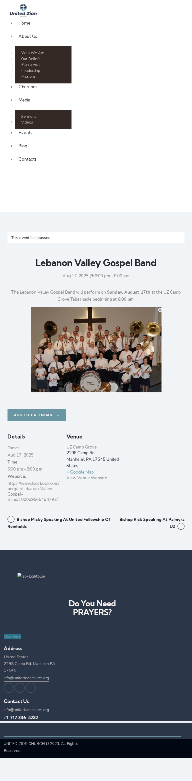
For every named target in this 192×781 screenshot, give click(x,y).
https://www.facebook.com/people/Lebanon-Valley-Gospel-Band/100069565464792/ (34, 491)
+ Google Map (80, 472)
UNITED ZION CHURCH (24, 743)
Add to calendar (33, 415)
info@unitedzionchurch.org (26, 678)
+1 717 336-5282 (21, 717)
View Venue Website (86, 478)
